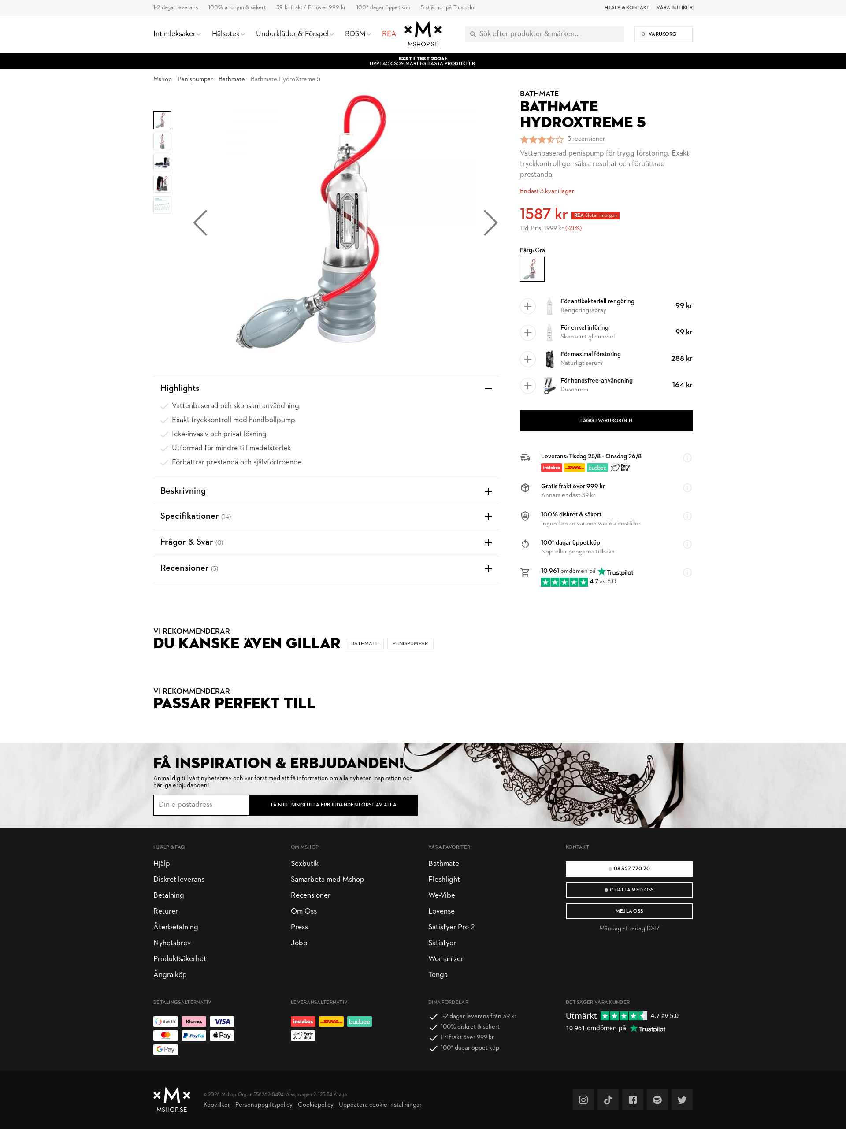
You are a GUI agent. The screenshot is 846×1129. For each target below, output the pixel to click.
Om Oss (304, 911)
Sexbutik (305, 864)
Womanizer (446, 959)
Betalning (168, 895)
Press (299, 927)
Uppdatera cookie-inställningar (380, 1105)
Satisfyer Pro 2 (451, 927)
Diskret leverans (178, 880)
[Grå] (532, 269)
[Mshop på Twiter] (682, 1099)
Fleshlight (444, 880)
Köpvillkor (217, 1105)
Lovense (441, 911)
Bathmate (232, 79)
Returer (165, 911)
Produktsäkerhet (179, 959)
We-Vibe (441, 895)
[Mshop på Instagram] (583, 1099)
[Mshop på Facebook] (632, 1099)
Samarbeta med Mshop (327, 880)
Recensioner (310, 895)
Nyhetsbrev (172, 943)
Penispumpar (195, 79)
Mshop (162, 79)
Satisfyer (442, 943)
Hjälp (161, 864)
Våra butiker (675, 8)
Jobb (299, 943)
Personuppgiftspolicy (264, 1105)
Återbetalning (175, 927)
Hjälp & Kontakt (627, 8)
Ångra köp (170, 975)
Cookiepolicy (316, 1105)
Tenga (438, 975)
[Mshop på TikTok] (608, 1099)
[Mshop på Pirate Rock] (657, 1099)
